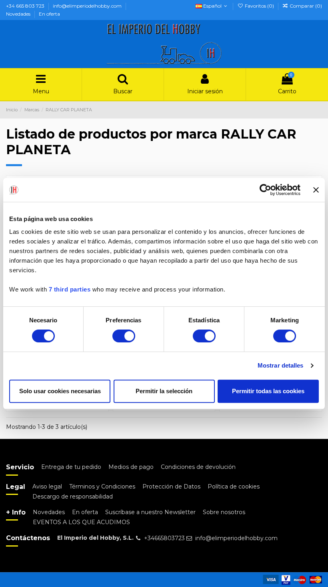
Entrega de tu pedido (71, 466)
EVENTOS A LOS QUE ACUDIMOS (81, 522)
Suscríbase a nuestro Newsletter (150, 512)
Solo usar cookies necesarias (60, 391)
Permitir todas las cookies (268, 391)
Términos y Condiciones (102, 486)
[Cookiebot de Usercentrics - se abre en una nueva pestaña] (265, 190)
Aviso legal (47, 486)
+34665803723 (164, 538)
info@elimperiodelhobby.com (88, 6)
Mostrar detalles (281, 365)
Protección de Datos (171, 486)
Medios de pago (131, 466)
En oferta (49, 14)
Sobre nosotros (224, 512)
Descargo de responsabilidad (72, 496)
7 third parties (70, 289)
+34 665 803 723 (26, 6)
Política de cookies (234, 486)
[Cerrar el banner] (316, 190)
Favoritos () (259, 6)
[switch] (123, 336)
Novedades (19, 14)
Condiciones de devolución (198, 466)
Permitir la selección (164, 391)
